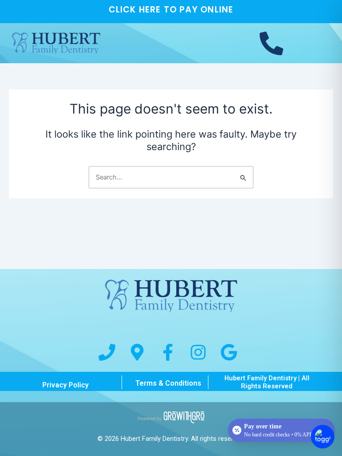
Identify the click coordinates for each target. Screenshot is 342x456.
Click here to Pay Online (171, 10)
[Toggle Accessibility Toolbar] (322, 436)
